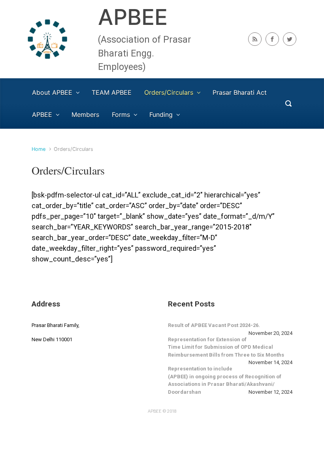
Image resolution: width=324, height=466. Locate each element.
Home (38, 149)
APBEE (133, 17)
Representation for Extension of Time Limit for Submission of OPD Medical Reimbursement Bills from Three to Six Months (226, 347)
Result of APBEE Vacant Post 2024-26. (214, 325)
